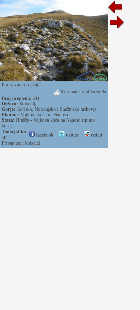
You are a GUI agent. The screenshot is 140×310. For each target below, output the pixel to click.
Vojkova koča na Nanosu (44, 114)
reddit (96, 135)
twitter (71, 135)
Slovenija (28, 103)
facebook (44, 135)
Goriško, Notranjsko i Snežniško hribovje (57, 109)
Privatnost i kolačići (21, 143)
